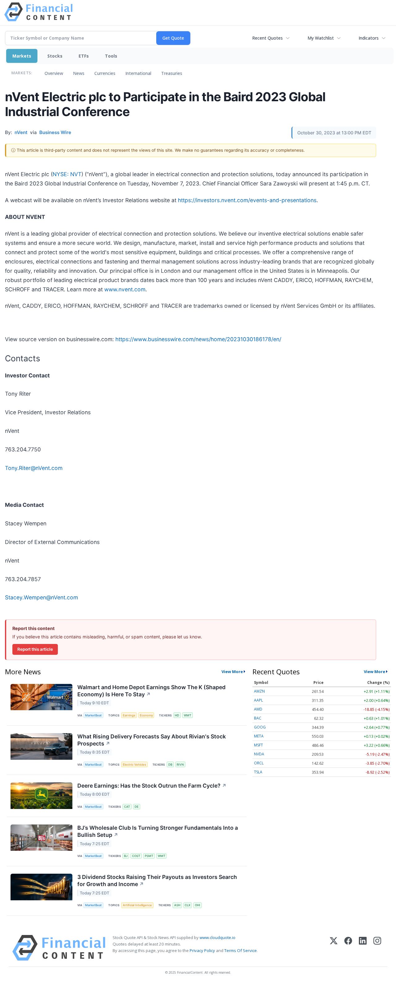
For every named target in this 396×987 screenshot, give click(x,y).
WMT (187, 715)
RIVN (180, 764)
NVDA (259, 754)
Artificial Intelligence (137, 905)
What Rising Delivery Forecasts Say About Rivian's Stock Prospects (151, 740)
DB (170, 764)
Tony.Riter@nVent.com (33, 468)
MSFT (258, 745)
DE (137, 806)
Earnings (129, 715)
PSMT (149, 856)
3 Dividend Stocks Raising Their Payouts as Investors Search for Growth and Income (157, 880)
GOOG (260, 727)
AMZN (259, 691)
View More (232, 671)
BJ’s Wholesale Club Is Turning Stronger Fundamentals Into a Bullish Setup (157, 831)
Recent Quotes (267, 38)
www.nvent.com (124, 289)
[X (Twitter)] (333, 947)
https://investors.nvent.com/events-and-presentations (247, 200)
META (259, 736)
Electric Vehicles (134, 764)
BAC (257, 718)
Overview (54, 73)
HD (177, 715)
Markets (21, 56)
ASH (177, 905)
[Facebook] (348, 947)
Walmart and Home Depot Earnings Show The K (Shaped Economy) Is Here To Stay (151, 691)
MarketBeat (93, 715)
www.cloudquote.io (217, 937)
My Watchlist (321, 38)
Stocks (54, 56)
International (138, 73)
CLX (187, 905)
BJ (125, 856)
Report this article (35, 649)
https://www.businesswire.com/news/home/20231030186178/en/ (198, 339)
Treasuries (171, 73)
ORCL (259, 763)
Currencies (104, 73)
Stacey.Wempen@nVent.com (41, 597)
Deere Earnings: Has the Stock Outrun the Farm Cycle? (151, 785)
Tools (111, 56)
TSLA (258, 772)
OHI (197, 905)
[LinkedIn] (362, 947)
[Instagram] (377, 947)
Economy (146, 715)
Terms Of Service (240, 950)
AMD (258, 709)
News (78, 73)
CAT (127, 806)
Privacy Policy (202, 950)
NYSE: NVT (67, 174)
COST (136, 856)
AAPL (258, 700)
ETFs (84, 56)
